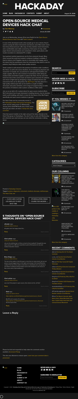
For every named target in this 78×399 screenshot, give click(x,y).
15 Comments (67, 239)
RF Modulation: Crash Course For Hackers (39, 200)
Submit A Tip (22, 378)
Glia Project (31, 82)
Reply (6, 232)
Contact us (64, 83)
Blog (11, 13)
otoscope (36, 191)
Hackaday (39, 6)
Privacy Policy (59, 387)
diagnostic (16, 191)
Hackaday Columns (15, 189)
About (46, 13)
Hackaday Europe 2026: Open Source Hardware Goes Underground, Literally (67, 127)
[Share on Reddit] (10, 31)
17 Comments (67, 111)
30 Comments (67, 143)
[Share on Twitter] (5, 31)
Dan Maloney (9, 29)
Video (19, 375)
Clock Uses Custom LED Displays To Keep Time (13, 201)
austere (10, 191)
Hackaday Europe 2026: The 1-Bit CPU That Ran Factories (67, 116)
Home (5, 13)
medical (30, 191)
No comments (67, 186)
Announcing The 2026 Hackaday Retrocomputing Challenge (67, 226)
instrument (24, 191)
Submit (39, 13)
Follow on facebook (53, 83)
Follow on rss (61, 83)
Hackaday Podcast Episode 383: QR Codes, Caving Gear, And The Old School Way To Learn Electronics (68, 179)
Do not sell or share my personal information (42, 388)
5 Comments (46, 29)
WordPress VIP (42, 390)
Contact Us (22, 383)
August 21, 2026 (70, 13)
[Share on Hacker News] (8, 31)
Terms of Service (66, 387)
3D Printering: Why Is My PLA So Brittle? (67, 208)
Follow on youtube (58, 83)
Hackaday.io (20, 13)
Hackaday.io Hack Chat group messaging (18, 102)
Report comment (45, 231)
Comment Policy (14, 352)
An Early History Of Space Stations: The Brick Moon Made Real (68, 106)
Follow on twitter (56, 83)
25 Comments (67, 152)
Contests (31, 13)
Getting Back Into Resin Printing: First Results (68, 148)
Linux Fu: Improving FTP (67, 235)
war (14, 193)
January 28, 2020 (45, 31)
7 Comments (66, 133)
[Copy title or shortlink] (12, 31)
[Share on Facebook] (3, 31)
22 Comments (67, 121)
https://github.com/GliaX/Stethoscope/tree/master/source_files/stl (24, 296)
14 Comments (67, 231)
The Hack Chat (7, 193)
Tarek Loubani (27, 39)
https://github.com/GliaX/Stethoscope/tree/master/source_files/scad (24, 301)
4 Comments (66, 203)
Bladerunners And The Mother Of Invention (67, 138)
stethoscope (44, 191)
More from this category (59, 155)
